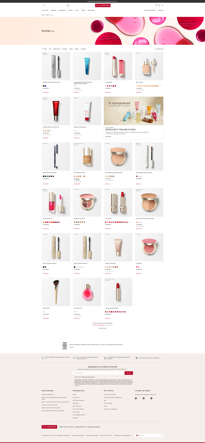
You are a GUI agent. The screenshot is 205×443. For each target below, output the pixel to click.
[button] (56, 390)
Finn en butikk (108, 403)
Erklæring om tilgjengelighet (122, 435)
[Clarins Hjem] (103, 5)
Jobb (105, 406)
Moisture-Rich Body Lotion (49, 405)
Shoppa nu (108, 136)
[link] (133, 118)
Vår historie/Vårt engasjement (113, 397)
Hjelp (74, 394)
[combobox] (149, 435)
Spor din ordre (77, 406)
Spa (105, 400)
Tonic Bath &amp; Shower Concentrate (53, 410)
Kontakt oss (76, 397)
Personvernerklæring (92, 435)
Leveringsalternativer (79, 414)
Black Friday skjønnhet (110, 409)
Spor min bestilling (78, 409)
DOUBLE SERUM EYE (48, 394)
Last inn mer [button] (102, 328)
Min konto (76, 403)
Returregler (76, 412)
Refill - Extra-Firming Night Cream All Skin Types (54, 398)
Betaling (75, 417)
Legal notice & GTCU (106, 435)
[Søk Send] (68, 5)
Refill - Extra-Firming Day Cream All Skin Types (55, 402)
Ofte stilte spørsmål (78, 400)
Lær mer (72, 347)
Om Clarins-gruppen (110, 394)
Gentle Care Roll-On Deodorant (51, 407)
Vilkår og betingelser (88, 377)
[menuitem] (156, 5)
